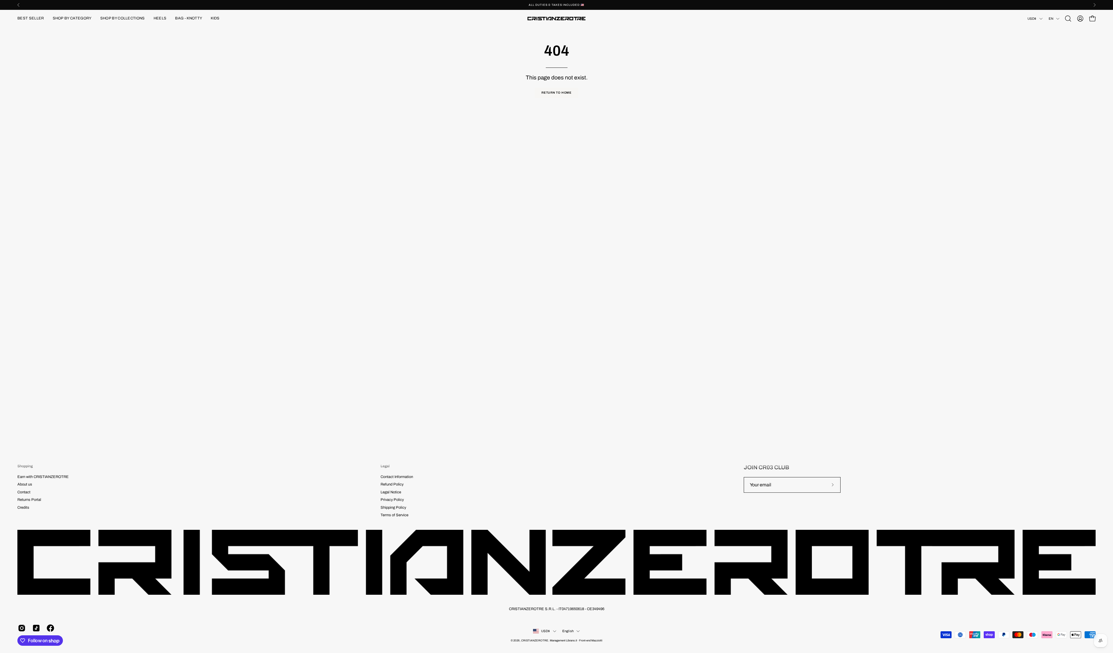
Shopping (25, 466)
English (568, 631)
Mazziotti (596, 640)
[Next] (1094, 5)
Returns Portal (29, 500)
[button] (72, 18)
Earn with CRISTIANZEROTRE (43, 477)
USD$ (1031, 18)
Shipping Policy (393, 507)
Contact (23, 492)
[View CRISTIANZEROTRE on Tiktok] (35, 628)
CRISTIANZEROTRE (534, 640)
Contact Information (397, 477)
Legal (385, 466)
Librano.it (571, 640)
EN (1051, 18)
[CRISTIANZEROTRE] (556, 18)
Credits (23, 507)
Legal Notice (391, 492)
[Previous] (18, 5)
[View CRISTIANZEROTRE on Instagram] (20, 628)
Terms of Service (394, 515)
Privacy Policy (392, 500)
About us (24, 485)
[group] (556, 5)
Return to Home (556, 92)
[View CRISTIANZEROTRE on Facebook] (49, 628)
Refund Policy (392, 485)
